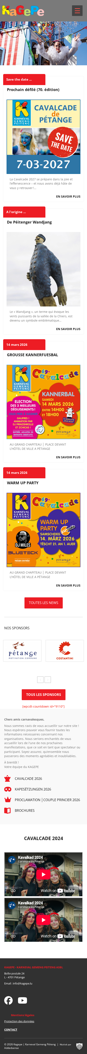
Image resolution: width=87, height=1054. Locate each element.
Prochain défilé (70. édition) (33, 89)
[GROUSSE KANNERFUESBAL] (43, 401)
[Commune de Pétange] (22, 650)
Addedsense (11, 1048)
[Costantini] (65, 650)
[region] (43, 43)
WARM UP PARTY (22, 482)
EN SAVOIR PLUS (68, 196)
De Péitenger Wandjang (29, 222)
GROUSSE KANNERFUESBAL (32, 354)
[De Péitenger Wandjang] (43, 269)
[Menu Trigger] (77, 10)
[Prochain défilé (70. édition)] (43, 136)
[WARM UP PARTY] (43, 530)
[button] (34, 24)
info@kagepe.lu (22, 983)
